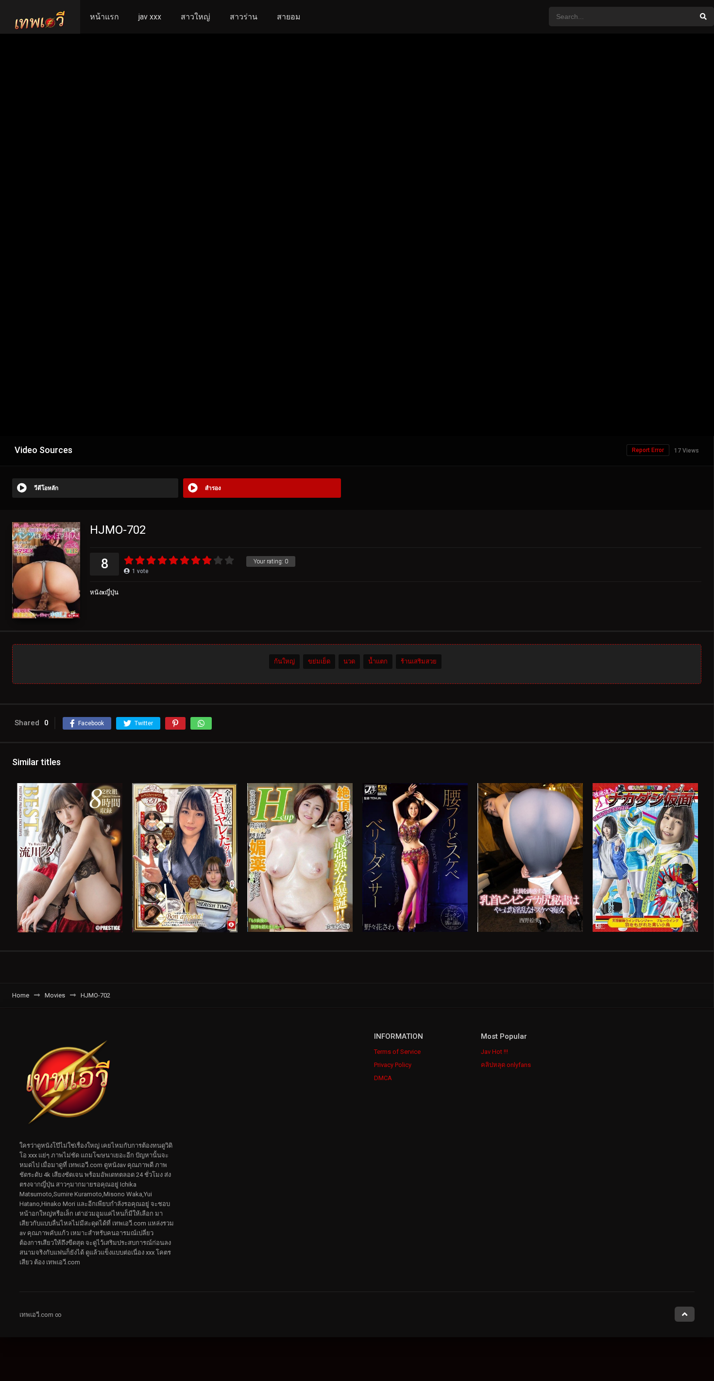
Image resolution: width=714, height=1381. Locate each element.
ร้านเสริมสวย (419, 661)
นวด (349, 661)
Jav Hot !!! (494, 1051)
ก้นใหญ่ (284, 661)
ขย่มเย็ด (319, 661)
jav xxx (149, 16)
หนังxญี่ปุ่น (104, 592)
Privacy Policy (392, 1064)
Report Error (648, 450)
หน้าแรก (104, 16)
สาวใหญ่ (195, 16)
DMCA (383, 1078)
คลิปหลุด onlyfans (506, 1064)
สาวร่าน (243, 16)
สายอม (289, 16)
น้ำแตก (378, 661)
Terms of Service (397, 1051)
